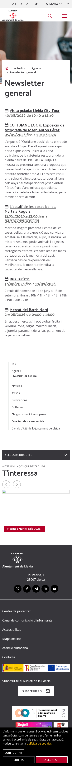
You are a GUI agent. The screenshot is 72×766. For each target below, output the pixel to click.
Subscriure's (32, 691)
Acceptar (52, 759)
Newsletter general (25, 376)
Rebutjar (19, 759)
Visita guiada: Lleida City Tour (35, 110)
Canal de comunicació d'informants (27, 620)
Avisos (16, 393)
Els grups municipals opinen (29, 414)
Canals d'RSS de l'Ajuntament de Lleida (36, 428)
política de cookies (39, 743)
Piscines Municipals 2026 (24, 528)
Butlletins (17, 407)
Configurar (13, 752)
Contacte (8, 657)
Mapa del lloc (11, 639)
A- (27, 3)
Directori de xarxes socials (28, 421)
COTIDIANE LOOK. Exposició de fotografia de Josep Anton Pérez (35, 127)
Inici (14, 363)
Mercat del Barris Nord (29, 309)
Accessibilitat (11, 629)
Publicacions (19, 400)
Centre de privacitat (16, 611)
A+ (14, 4)
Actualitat (20, 68)
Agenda (36, 68)
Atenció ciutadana (15, 648)
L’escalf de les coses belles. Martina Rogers (30, 209)
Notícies (17, 386)
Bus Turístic (20, 278)
